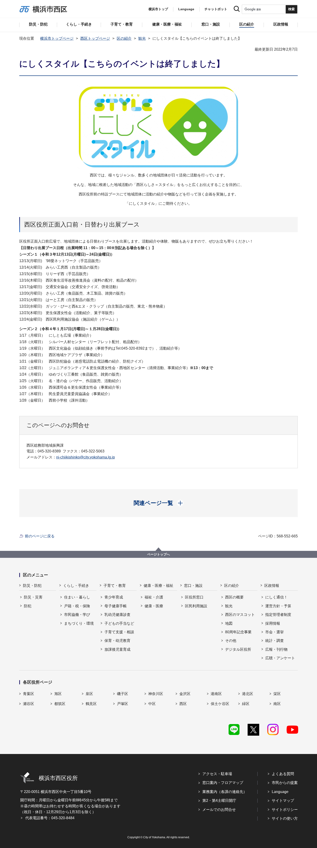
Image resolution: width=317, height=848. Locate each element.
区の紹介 (124, 38)
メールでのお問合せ (219, 810)
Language (280, 792)
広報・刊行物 (276, 649)
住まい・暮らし (77, 597)
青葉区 (28, 694)
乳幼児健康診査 (117, 615)
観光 (142, 38)
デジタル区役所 (238, 649)
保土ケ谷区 (220, 704)
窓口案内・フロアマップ (222, 783)
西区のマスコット (240, 615)
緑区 (245, 704)
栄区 (277, 694)
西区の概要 (234, 597)
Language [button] (186, 9)
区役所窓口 (194, 597)
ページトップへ (158, 554)
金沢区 (185, 694)
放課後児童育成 (117, 649)
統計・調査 (274, 641)
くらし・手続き (76, 586)
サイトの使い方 (285, 818)
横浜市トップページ (57, 38)
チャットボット (215, 9)
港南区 (216, 694)
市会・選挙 (274, 632)
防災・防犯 (32, 586)
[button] (159, 503)
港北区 (247, 694)
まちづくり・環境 (79, 623)
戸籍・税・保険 (77, 606)
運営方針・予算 (278, 606)
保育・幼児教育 (117, 641)
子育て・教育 (115, 586)
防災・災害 (33, 597)
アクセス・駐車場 (217, 774)
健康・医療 (154, 606)
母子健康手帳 (115, 606)
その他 (230, 641)
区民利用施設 (196, 606)
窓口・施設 (193, 586)
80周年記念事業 (238, 632)
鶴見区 (91, 704)
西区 (183, 704)
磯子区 (122, 694)
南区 (277, 704)
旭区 (58, 694)
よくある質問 (283, 774)
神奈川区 (155, 694)
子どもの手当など (119, 623)
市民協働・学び (77, 615)
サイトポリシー (285, 810)
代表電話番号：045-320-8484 (49, 818)
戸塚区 (122, 704)
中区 (152, 704)
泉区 (89, 694)
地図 (229, 623)
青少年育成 (113, 597)
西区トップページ (95, 38)
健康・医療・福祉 (158, 586)
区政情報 (271, 586)
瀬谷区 (28, 704)
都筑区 (59, 704)
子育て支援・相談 (119, 632)
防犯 (27, 606)
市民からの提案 (285, 783)
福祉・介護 (154, 597)
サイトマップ (283, 801)
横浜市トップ (158, 9)
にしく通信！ (276, 597)
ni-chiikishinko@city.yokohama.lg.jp (85, 457)
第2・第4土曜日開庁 (219, 801)
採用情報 (272, 623)
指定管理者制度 (278, 615)
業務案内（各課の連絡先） (224, 792)
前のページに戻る (40, 536)
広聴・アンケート (280, 658)
